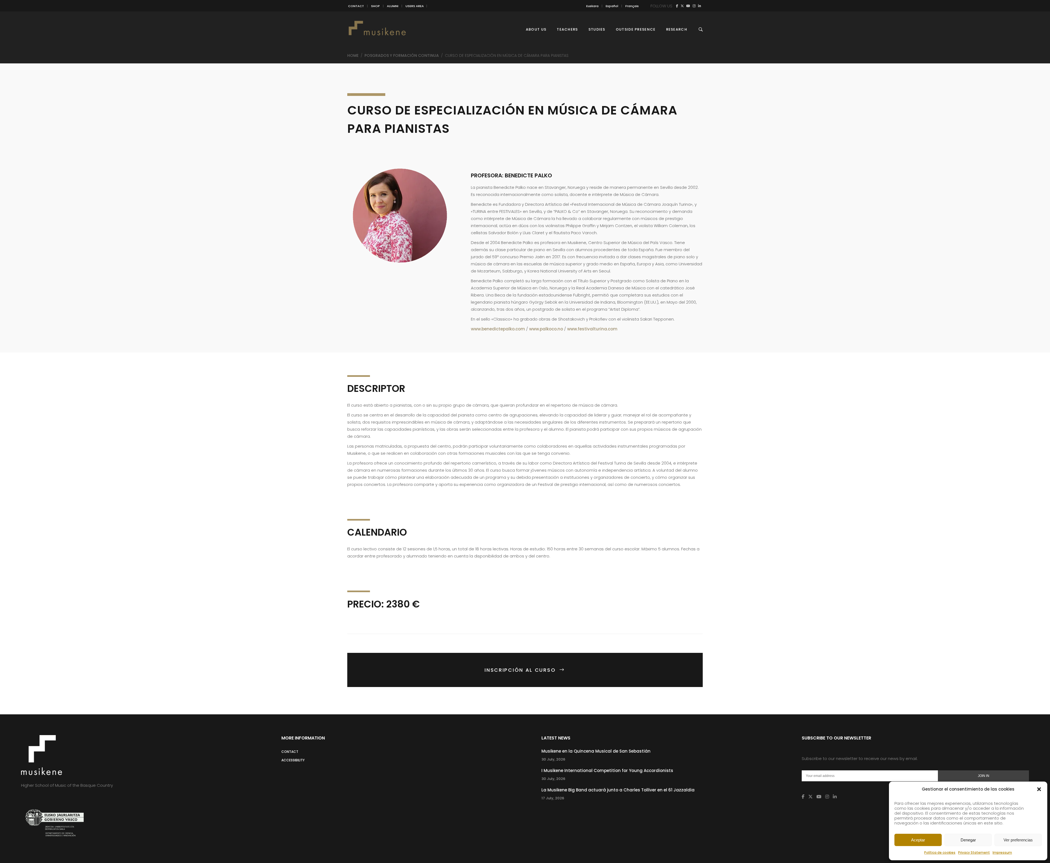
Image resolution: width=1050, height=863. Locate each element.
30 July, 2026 (553, 759)
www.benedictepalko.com (498, 329)
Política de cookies (939, 852)
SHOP (375, 6)
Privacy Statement (974, 852)
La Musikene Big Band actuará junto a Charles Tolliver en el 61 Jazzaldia (618, 790)
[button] (1039, 789)
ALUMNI (392, 6)
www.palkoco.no (546, 329)
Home (352, 55)
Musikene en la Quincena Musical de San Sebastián (596, 751)
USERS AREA (415, 6)
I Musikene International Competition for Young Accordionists (607, 770)
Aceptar (918, 840)
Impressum (1002, 852)
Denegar (968, 840)
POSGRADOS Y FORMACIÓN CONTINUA (401, 55)
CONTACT (356, 6)
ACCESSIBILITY (293, 760)
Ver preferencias (1018, 840)
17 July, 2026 (552, 798)
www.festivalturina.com (592, 329)
